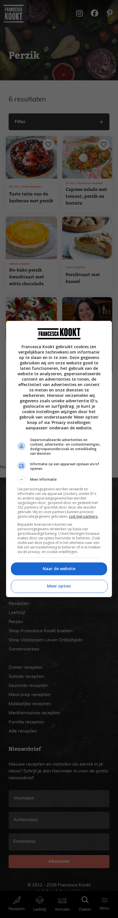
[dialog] (59, 459)
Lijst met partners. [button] (83, 516)
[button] (59, 480)
